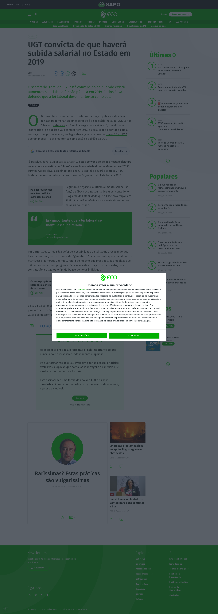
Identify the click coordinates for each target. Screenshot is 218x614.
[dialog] (109, 307)
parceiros (82, 290)
